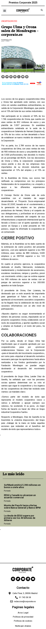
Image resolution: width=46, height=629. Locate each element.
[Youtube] (23, 579)
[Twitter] (18, 579)
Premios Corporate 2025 (23, 2)
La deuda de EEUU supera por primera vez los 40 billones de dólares (19, 518)
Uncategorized (9, 21)
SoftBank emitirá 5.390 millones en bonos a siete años (22, 486)
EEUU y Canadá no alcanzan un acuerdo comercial (20, 496)
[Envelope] (33, 579)
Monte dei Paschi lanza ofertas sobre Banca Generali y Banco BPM (22, 506)
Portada (7, 491)
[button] (4, 10)
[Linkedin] (28, 579)
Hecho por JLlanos (23, 626)
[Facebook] (13, 579)
